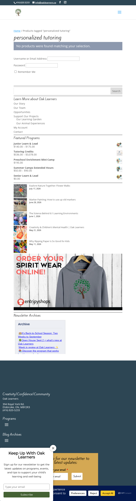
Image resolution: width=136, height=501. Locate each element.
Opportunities (22, 112)
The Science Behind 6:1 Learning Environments (53, 213)
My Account (20, 127)
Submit (77, 476)
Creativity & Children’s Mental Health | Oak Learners (56, 227)
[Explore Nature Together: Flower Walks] (20, 191)
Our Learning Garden (29, 119)
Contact (18, 131)
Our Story (19, 103)
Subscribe (27, 494)
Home (17, 30)
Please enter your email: (54, 470)
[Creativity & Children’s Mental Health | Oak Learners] (20, 233)
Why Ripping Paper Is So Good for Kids (49, 241)
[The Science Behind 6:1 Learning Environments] (20, 219)
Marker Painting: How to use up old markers (52, 199)
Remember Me (26, 72)
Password (19, 65)
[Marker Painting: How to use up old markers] (20, 205)
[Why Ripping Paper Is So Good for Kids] (20, 247)
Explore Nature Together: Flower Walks (49, 185)
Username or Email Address (30, 58)
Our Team (20, 107)
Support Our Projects (26, 116)
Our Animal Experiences (30, 123)
